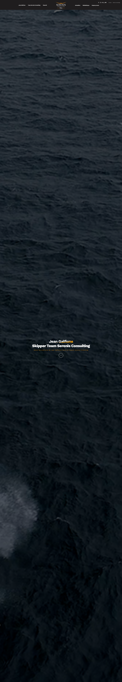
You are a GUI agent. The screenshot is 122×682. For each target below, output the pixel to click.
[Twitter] (102, 2)
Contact (110, 2)
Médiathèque (86, 5)
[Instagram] (100, 2)
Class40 (45, 5)
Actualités (77, 5)
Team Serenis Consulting (34, 5)
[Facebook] (98, 2)
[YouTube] (105, 2)
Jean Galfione (22, 5)
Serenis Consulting (116, 2)
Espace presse (95, 5)
